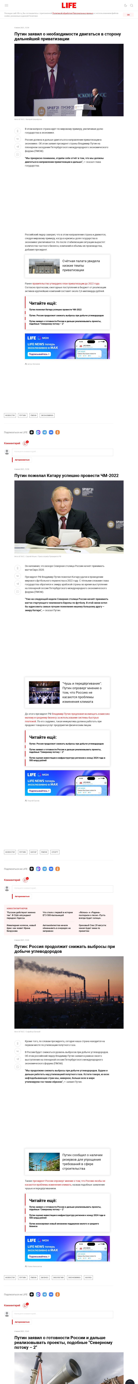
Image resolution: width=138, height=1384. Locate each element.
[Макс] (38, 432)
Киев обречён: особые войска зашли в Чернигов (94, 1380)
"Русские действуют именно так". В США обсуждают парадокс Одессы (21, 915)
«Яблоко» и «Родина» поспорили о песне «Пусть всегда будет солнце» (92, 915)
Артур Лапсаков (33, 364)
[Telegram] (44, 432)
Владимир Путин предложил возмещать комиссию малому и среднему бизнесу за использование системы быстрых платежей (67, 717)
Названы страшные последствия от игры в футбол (58, 1380)
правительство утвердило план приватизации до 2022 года (65, 283)
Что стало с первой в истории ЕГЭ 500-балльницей (58, 914)
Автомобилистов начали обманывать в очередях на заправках (57, 928)
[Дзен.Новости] (31, 432)
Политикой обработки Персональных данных (72, 13)
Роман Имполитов (34, 1266)
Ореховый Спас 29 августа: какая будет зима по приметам (92, 928)
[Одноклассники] (57, 432)
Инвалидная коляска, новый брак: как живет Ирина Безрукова (21, 928)
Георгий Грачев (33, 801)
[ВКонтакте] (51, 432)
